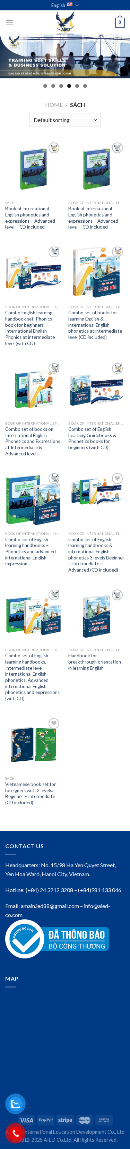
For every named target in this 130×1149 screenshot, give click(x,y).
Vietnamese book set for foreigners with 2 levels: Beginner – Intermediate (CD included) (30, 793)
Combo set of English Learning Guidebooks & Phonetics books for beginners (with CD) (92, 438)
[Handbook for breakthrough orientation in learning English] (96, 616)
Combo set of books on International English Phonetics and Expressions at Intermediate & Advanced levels (32, 441)
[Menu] (9, 22)
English (58, 5)
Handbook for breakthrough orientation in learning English (94, 661)
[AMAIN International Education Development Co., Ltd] (65, 22)
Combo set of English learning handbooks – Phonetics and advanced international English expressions (30, 552)
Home (54, 104)
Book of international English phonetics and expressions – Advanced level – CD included (30, 218)
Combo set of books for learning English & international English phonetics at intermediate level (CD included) (95, 325)
